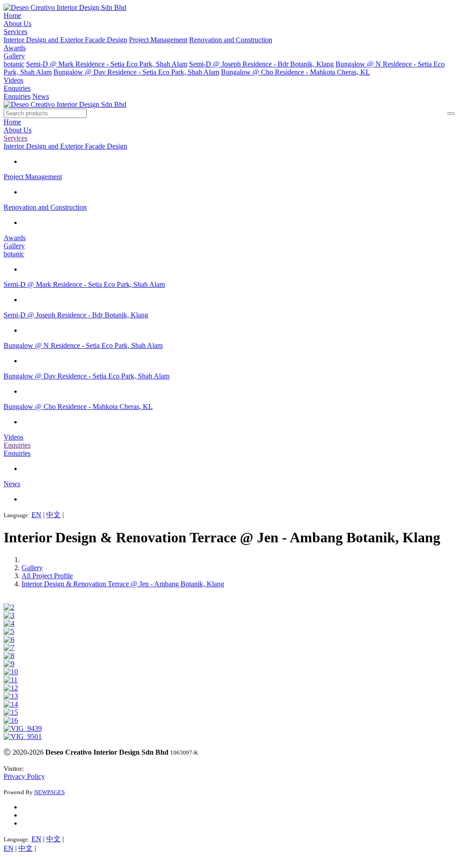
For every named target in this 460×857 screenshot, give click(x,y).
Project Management (158, 40)
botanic (14, 64)
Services (15, 31)
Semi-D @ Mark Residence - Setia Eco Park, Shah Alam (106, 64)
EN (36, 515)
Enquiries (17, 88)
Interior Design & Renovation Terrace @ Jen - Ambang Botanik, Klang (123, 584)
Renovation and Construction (230, 40)
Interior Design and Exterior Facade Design (65, 40)
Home (12, 15)
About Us (17, 23)
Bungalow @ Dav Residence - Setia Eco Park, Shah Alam (136, 72)
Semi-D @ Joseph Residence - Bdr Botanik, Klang (261, 64)
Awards (15, 48)
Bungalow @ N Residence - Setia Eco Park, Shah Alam (83, 345)
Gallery (14, 56)
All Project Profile (47, 576)
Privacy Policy (24, 776)
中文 (53, 515)
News (40, 96)
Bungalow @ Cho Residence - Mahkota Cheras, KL (295, 72)
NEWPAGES (49, 792)
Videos (13, 80)
